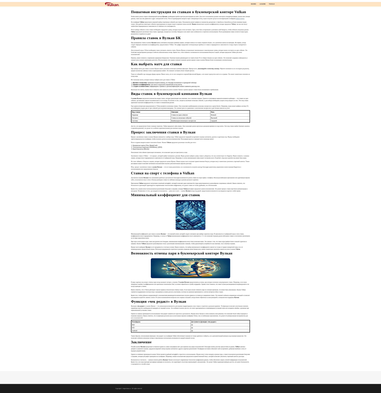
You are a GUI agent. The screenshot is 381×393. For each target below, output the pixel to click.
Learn (263, 4)
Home (253, 4)
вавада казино (240, 18)
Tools (272, 4)
